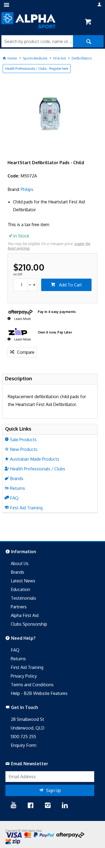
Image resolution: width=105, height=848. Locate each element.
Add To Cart (70, 285)
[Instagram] (47, 805)
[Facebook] (30, 805)
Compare (25, 352)
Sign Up (53, 790)
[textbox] (37, 41)
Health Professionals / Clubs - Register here (36, 69)
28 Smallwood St (27, 719)
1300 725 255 (23, 736)
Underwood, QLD (27, 728)
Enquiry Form (23, 745)
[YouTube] (13, 805)
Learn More (22, 319)
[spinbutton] (20, 285)
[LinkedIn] (65, 805)
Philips (27, 189)
